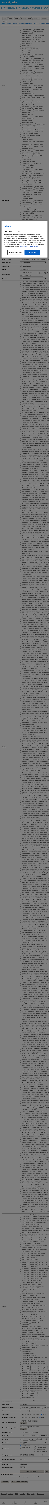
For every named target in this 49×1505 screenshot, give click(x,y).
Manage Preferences (15, 252)
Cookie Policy (24, 246)
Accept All (32, 252)
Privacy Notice (33, 246)
